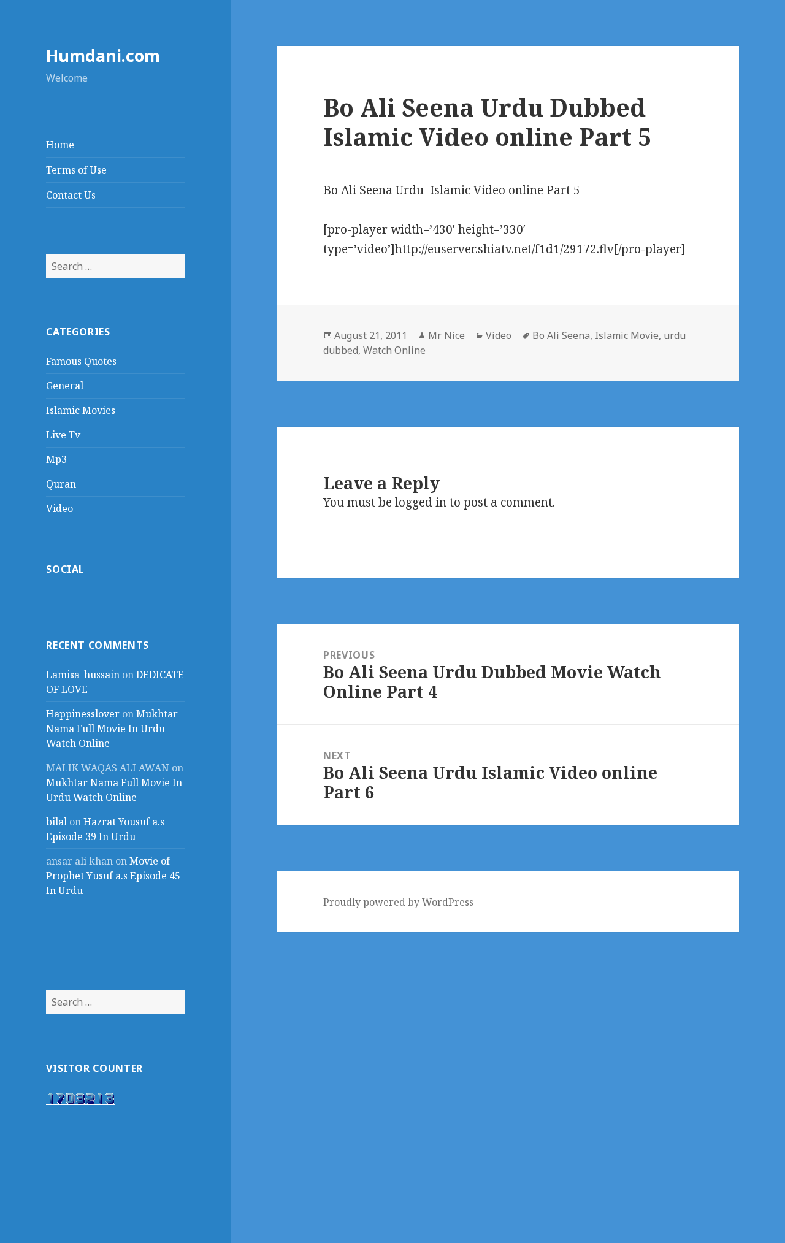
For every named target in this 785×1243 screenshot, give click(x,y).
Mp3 (56, 459)
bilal (56, 821)
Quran (61, 484)
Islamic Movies (80, 410)
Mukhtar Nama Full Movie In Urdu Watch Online (112, 728)
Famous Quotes (81, 361)
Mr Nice (446, 335)
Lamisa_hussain (83, 674)
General (64, 385)
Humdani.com (103, 55)
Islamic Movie (627, 335)
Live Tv (63, 435)
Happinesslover (83, 714)
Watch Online (394, 350)
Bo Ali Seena (561, 335)
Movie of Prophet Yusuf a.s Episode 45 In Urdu (113, 875)
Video (59, 508)
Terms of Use (76, 170)
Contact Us (71, 195)
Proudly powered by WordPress (398, 902)
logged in (420, 502)
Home (60, 144)
